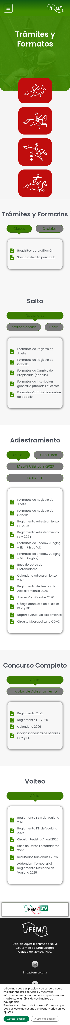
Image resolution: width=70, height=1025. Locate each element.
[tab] (19, 229)
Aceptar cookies (16, 1018)
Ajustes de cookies (45, 1018)
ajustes (8, 1012)
